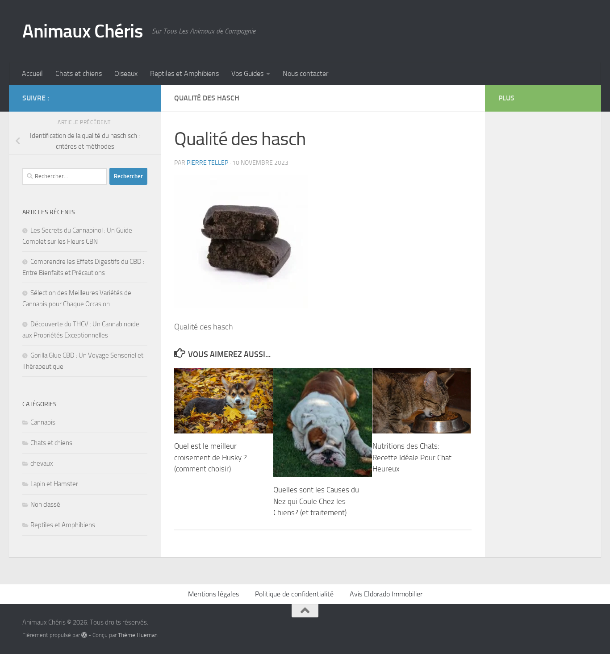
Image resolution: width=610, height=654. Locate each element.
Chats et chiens (78, 73)
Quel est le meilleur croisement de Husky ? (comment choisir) (210, 457)
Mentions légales (213, 594)
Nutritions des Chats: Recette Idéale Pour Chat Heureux (411, 457)
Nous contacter (305, 73)
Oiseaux (126, 73)
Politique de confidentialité (294, 594)
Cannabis (42, 422)
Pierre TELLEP (207, 163)
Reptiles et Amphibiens (184, 73)
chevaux (41, 463)
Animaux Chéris (82, 31)
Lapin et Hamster (54, 484)
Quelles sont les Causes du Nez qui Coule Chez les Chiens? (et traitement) (316, 501)
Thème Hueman (138, 635)
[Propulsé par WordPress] (84, 635)
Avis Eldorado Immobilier (386, 594)
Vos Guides (247, 73)
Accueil (32, 73)
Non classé (45, 504)
